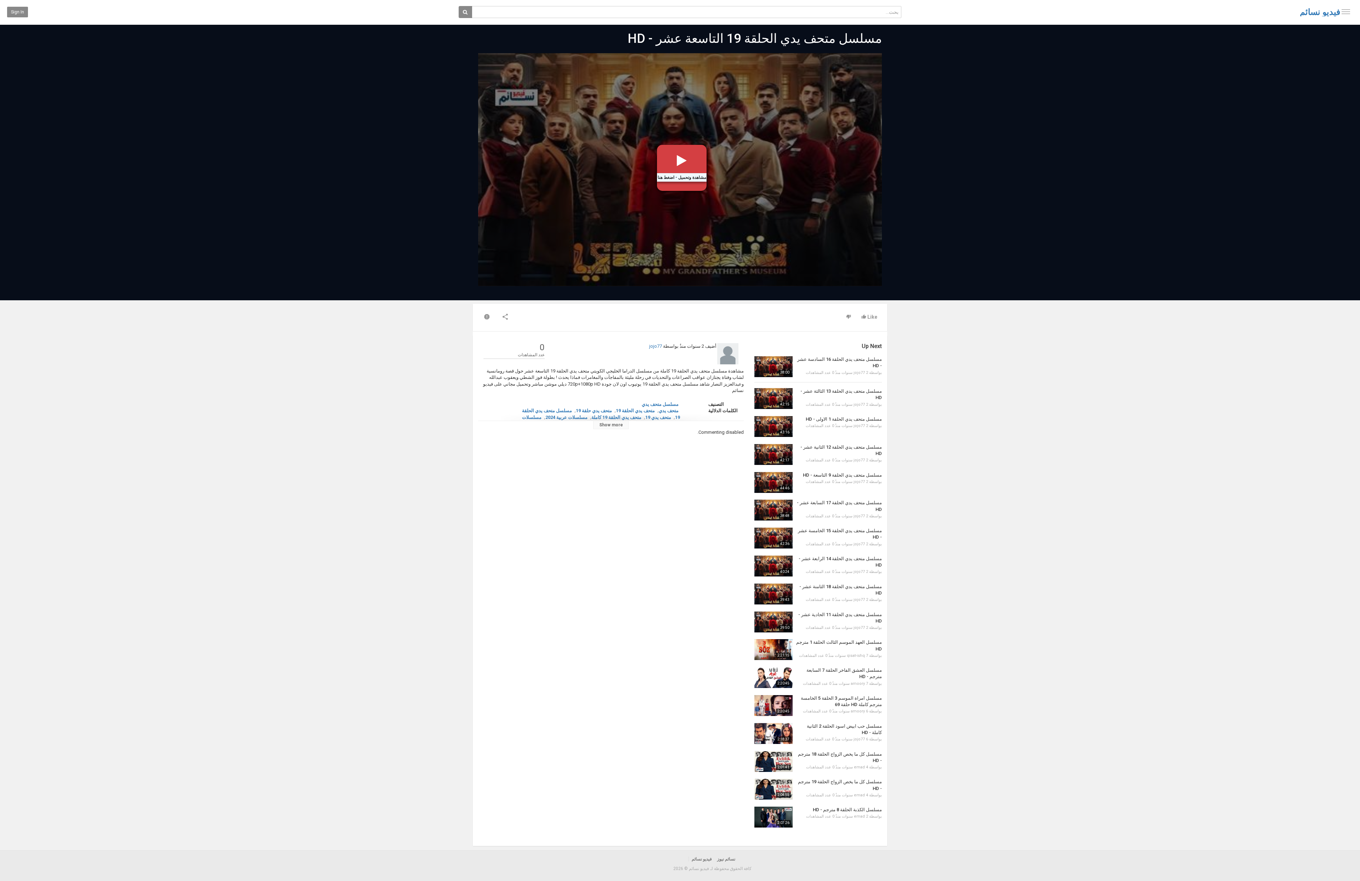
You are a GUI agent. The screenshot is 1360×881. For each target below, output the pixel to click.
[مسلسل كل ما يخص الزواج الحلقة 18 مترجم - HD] (773, 761)
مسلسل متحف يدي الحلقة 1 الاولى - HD (844, 419)
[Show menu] (1345, 11)
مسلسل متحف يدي (660, 404)
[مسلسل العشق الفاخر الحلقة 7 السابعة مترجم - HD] (773, 677)
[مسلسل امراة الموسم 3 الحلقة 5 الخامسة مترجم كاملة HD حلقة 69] (773, 705)
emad (859, 767)
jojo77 (655, 346)
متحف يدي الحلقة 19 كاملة (616, 417)
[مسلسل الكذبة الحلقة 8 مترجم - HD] (773, 817)
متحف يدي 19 (658, 417)
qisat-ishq (856, 655)
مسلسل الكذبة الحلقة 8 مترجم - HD (847, 809)
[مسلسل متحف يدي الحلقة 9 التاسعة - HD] (773, 482)
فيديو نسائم (1320, 12)
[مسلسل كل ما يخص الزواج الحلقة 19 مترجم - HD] (773, 789)
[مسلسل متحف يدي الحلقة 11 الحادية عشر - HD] (773, 622)
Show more (611, 424)
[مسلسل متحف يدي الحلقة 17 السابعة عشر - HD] (773, 510)
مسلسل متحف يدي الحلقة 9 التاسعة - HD (842, 475)
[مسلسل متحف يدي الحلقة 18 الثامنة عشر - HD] (773, 594)
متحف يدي (669, 410)
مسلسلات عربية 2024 (566, 417)
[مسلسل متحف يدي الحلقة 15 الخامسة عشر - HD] (773, 538)
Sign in (17, 12)
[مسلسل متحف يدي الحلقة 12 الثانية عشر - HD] (773, 454)
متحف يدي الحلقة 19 (635, 410)
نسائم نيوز (726, 859)
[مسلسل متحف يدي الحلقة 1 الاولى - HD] (773, 426)
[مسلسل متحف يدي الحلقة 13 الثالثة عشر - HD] (773, 398)
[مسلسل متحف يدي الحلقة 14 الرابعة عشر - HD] (773, 566)
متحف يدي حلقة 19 (594, 410)
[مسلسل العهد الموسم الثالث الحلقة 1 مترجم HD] (773, 649)
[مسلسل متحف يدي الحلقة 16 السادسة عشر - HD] (773, 366)
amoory (858, 683)
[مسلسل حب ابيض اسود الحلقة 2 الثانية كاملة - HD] (773, 733)
